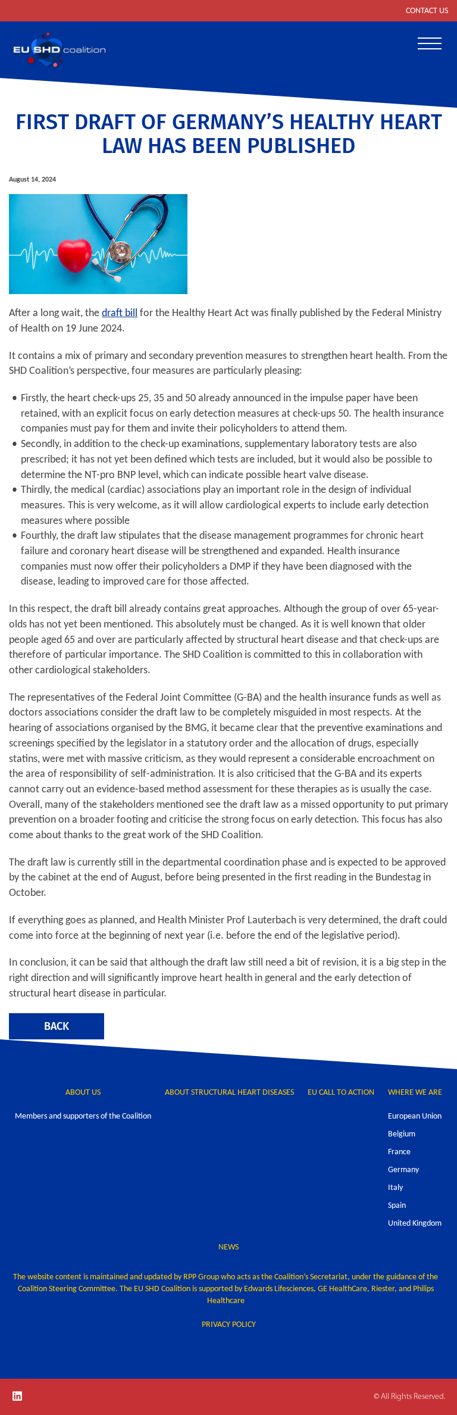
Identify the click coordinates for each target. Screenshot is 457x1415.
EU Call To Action (341, 1092)
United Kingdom (415, 1223)
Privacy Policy (229, 1324)
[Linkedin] (17, 1396)
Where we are (415, 1092)
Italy (395, 1187)
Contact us (427, 11)
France (399, 1152)
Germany (403, 1170)
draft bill (119, 313)
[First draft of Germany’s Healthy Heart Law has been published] (228, 244)
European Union (415, 1116)
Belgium (401, 1134)
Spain (397, 1205)
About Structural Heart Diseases (229, 1092)
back (56, 1026)
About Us (83, 1092)
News (228, 1247)
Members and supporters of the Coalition (83, 1116)
